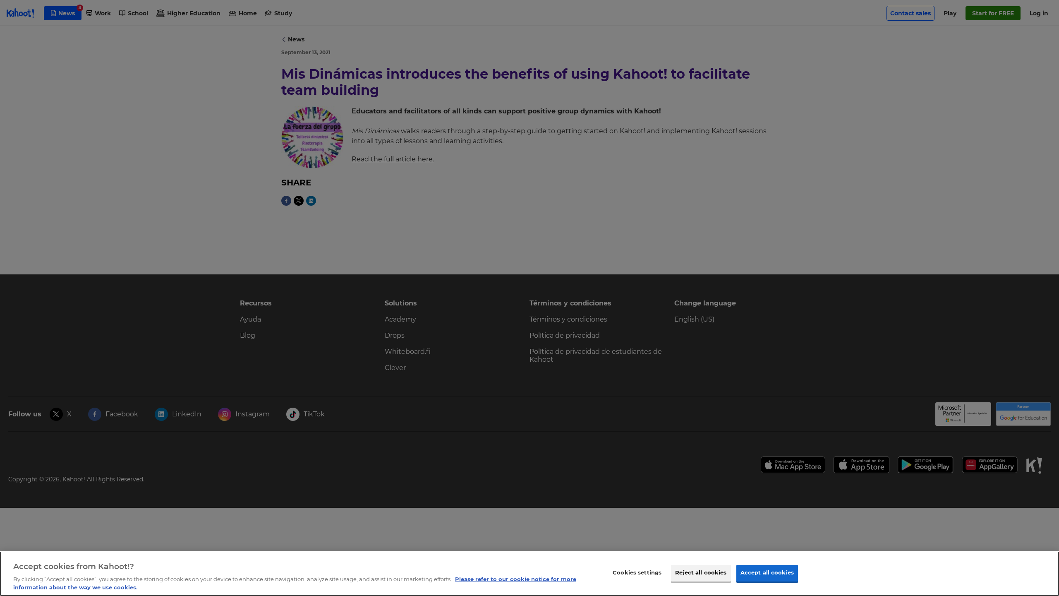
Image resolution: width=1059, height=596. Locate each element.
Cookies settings (637, 573)
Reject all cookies (700, 573)
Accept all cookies (767, 573)
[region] (529, 573)
